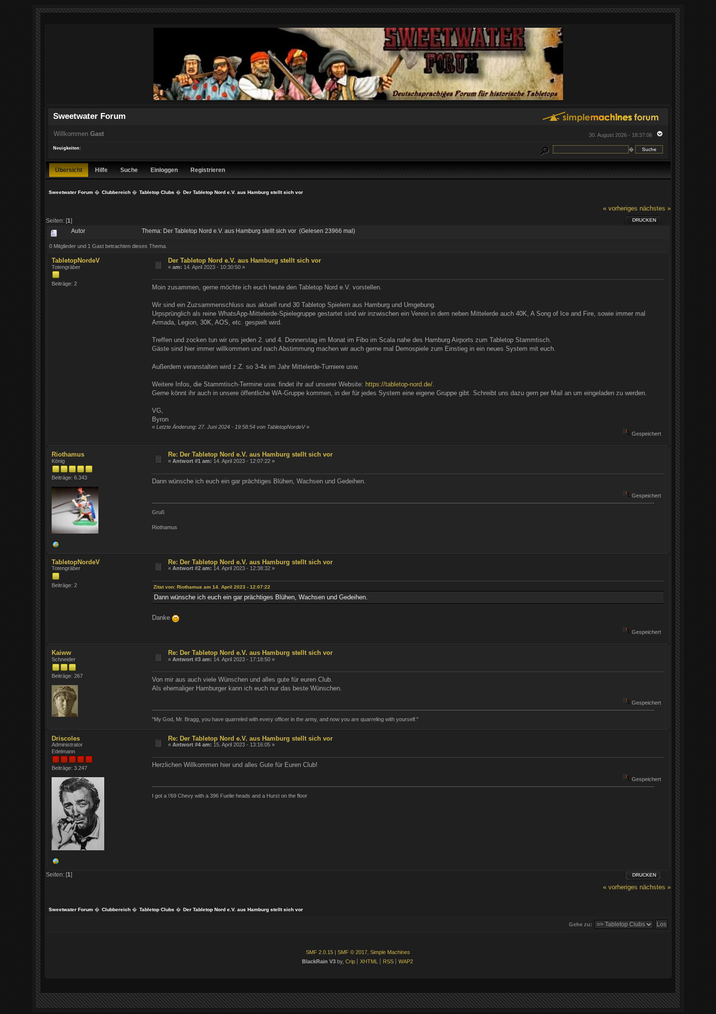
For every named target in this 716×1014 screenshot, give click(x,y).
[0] (55, 547)
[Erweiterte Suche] (544, 149)
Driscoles (66, 738)
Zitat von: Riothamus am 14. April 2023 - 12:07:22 (211, 587)
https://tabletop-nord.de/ (399, 384)
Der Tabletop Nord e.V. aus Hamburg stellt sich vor (244, 260)
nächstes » (655, 208)
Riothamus (68, 454)
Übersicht (68, 170)
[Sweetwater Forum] (358, 100)
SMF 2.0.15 (319, 952)
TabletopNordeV (76, 260)
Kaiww (61, 652)
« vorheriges (620, 208)
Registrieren (207, 170)
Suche (129, 170)
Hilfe (101, 170)
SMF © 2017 (352, 952)
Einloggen (164, 170)
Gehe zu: (580, 924)
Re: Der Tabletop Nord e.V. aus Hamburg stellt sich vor (250, 454)
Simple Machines (390, 952)
